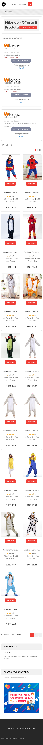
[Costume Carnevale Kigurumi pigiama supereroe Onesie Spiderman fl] (32, 167)
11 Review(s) (8, 437)
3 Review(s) (8, 199)
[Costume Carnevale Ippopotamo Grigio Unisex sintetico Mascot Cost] (10, 405)
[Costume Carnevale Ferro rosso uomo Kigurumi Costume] (32, 226)
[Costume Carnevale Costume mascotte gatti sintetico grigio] (10, 524)
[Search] (30, 4)
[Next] (40, 635)
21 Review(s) (30, 258)
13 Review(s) (8, 496)
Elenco (39, 150)
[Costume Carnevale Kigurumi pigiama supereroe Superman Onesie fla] (10, 167)
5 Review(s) (29, 318)
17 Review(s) (8, 258)
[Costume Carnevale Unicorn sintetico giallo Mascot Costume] (10, 464)
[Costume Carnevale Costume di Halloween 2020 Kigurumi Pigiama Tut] (32, 524)
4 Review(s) (8, 377)
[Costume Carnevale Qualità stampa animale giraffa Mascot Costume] (32, 286)
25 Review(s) (30, 199)
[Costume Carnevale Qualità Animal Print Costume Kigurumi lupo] (10, 226)
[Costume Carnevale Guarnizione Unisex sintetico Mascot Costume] (32, 345)
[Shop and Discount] (3, 4)
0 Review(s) (29, 377)
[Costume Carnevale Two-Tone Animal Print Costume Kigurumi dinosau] (10, 345)
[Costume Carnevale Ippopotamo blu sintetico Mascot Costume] (10, 583)
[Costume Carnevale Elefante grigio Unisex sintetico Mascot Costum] (32, 405)
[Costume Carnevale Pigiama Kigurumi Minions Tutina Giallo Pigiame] (32, 464)
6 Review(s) (29, 556)
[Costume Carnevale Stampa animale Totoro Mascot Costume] (10, 286)
